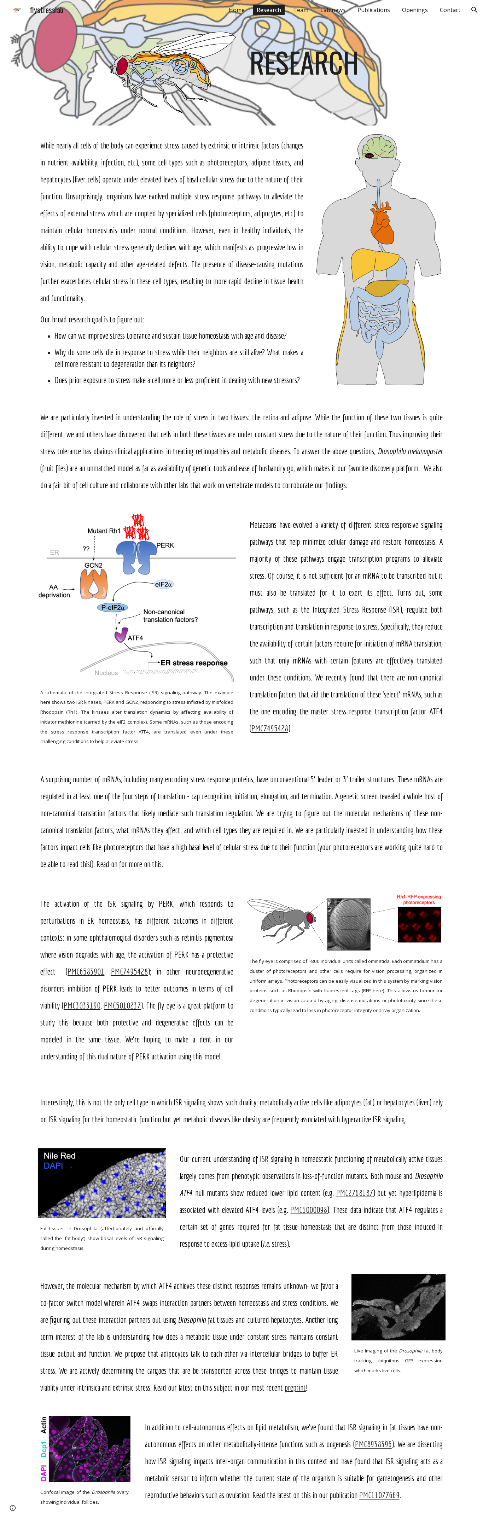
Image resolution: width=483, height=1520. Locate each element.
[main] (311, 55)
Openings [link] (415, 10)
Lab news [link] (332, 10)
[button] (474, 9)
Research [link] (269, 10)
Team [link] (300, 10)
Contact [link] (450, 10)
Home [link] (237, 10)
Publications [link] (373, 10)
